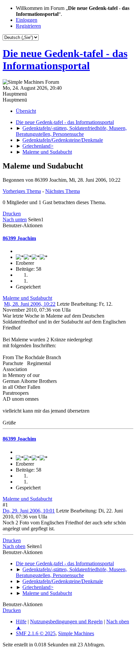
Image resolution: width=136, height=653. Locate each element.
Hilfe (21, 621)
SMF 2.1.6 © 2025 (35, 633)
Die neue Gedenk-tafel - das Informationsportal (65, 59)
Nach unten (15, 219)
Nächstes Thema (62, 191)
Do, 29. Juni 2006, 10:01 (29, 510)
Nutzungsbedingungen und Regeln (66, 621)
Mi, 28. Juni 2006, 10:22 (29, 304)
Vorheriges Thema (22, 191)
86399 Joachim (19, 238)
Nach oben (14, 546)
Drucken (12, 213)
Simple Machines (76, 633)
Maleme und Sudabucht (27, 298)
